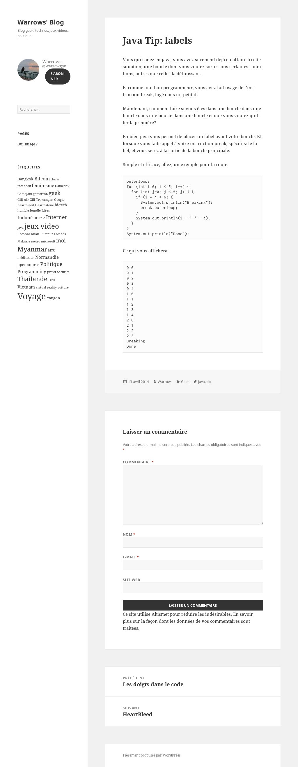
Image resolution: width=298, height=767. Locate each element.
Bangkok (25, 179)
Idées (46, 210)
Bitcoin (42, 178)
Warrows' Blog (40, 21)
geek (55, 193)
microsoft (48, 241)
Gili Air (23, 200)
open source (28, 264)
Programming (31, 271)
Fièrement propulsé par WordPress (151, 755)
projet (51, 272)
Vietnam (26, 287)
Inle (42, 218)
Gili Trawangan (41, 200)
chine (55, 179)
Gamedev (62, 186)
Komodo (23, 234)
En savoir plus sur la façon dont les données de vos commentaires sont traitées (188, 621)
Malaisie (23, 241)
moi (61, 240)
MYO (51, 250)
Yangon (53, 297)
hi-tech (61, 204)
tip (209, 381)
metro (35, 241)
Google (59, 200)
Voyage (31, 296)
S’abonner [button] (58, 76)
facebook (24, 186)
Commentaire (138, 462)
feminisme (43, 185)
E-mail (131, 557)
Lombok (60, 234)
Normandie (47, 257)
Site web (131, 579)
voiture (63, 287)
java (20, 228)
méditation (25, 258)
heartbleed (25, 205)
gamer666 (40, 194)
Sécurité (63, 272)
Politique (51, 264)
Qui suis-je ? (27, 144)
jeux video (41, 226)
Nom (129, 534)
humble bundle (29, 210)
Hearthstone (44, 205)
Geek (185, 381)
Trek (51, 280)
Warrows (165, 381)
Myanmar (32, 249)
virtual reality (46, 287)
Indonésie (27, 217)
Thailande (32, 279)
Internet (56, 217)
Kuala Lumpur (42, 234)
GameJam (24, 194)
